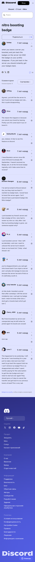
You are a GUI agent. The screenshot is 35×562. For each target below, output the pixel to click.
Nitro (25, 9)
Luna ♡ (9, 349)
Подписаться (18, 37)
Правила (7, 528)
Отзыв (18, 9)
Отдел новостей (10, 468)
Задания (7, 502)
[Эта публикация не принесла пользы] (31, 49)
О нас (6, 458)
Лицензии (7, 535)
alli (8, 209)
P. (7, 259)
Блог (5, 486)
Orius (8, 111)
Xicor (8, 151)
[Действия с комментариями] (31, 100)
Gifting (9, 91)
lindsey (9, 42)
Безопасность (9, 482)
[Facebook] (3, 72)
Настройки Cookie (10, 525)
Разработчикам (10, 499)
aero (8, 332)
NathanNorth (11, 134)
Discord (11, 9)
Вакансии (7, 462)
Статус (6, 444)
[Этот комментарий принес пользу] (31, 90)
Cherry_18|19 (11, 312)
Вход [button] (23, 3)
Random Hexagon (8, 181)
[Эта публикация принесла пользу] (31, 43)
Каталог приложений (12, 448)
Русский (9, 418)
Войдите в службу (7, 392)
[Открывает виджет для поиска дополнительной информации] (26, 558)
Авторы (7, 492)
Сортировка (25, 82)
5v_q (8, 234)
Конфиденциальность (12, 522)
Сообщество (9, 496)
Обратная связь (10, 489)
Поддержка (8, 479)
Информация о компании (13, 538)
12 (32, 72)
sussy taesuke (11, 284)
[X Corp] (5, 72)
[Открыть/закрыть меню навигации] (33, 3)
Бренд (6, 465)
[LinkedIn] (8, 72)
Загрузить (8, 438)
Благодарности (9, 532)
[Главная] (9, 3)
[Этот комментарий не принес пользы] (31, 97)
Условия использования (13, 518)
